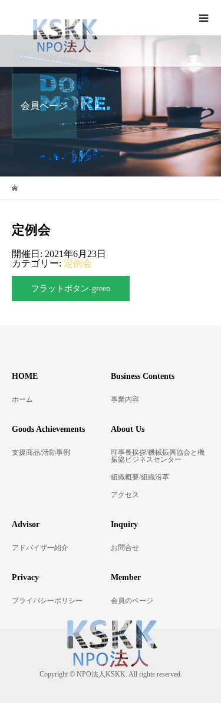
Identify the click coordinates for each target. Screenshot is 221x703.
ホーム (22, 399)
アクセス (125, 495)
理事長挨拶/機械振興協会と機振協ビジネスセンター (157, 456)
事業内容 (125, 399)
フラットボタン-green (70, 288)
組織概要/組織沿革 (140, 477)
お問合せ (125, 548)
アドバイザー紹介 (40, 548)
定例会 (78, 263)
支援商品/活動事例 (41, 452)
